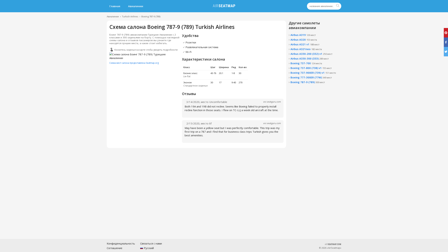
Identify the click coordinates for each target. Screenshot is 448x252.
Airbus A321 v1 (304, 44)
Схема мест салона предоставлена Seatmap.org (134, 62)
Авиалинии (135, 6)
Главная (114, 6)
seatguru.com (274, 101)
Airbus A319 (303, 35)
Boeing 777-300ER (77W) (311, 77)
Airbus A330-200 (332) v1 (311, 53)
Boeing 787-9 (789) (150, 16)
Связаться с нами (151, 243)
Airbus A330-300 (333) (309, 58)
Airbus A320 (303, 39)
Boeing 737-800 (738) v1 (311, 68)
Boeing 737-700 (306, 63)
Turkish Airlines (130, 16)
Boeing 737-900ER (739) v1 (313, 72)
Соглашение (114, 248)
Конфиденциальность (121, 243)
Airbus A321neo (306, 49)
